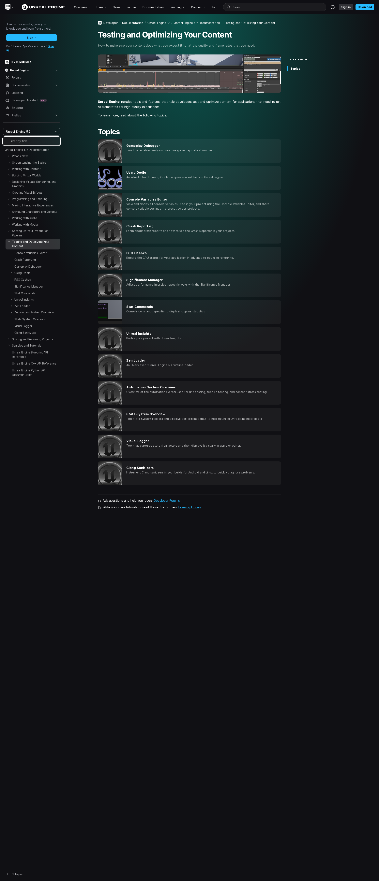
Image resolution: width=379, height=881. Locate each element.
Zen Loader (22, 306)
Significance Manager (28, 286)
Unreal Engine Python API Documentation (28, 372)
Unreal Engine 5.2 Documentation (27, 149)
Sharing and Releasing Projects (32, 339)
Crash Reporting (25, 259)
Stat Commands (24, 293)
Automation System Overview (34, 312)
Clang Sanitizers (25, 332)
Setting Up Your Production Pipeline (30, 233)
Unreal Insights (24, 299)
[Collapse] (8, 241)
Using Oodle (22, 273)
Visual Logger (23, 326)
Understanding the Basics (29, 162)
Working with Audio (24, 218)
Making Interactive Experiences (33, 205)
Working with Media (25, 224)
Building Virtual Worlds (26, 175)
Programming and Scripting (30, 199)
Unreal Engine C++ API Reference (34, 363)
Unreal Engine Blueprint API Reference (30, 354)
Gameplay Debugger (28, 266)
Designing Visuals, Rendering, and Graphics (34, 184)
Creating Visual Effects (27, 192)
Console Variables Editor (30, 253)
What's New (20, 156)
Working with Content (26, 169)
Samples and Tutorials (26, 345)
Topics (295, 68)
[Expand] (8, 155)
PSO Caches (22, 279)
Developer (110, 22)
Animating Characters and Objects (34, 211)
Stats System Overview (30, 319)
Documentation (132, 22)
